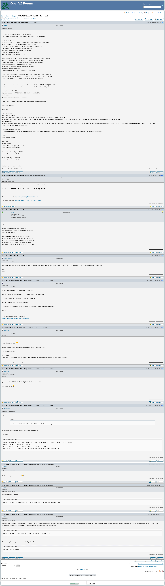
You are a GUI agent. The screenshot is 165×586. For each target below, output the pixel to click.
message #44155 (35, 464)
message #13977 (29, 175)
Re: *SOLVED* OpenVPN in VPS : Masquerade (17, 280)
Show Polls (20, 18)
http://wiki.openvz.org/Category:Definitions (26, 196)
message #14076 (29, 255)
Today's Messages (10, 18)
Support (14, 16)
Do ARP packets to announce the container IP (150, 564)
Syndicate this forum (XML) (151, 571)
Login (155, 13)
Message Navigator (30, 18)
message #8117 (32, 22)
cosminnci (6, 330)
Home (161, 13)
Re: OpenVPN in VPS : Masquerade (14, 175)
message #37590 (29, 327)
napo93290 (7, 408)
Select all (8, 439)
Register (148, 13)
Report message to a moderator (156, 168)
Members (128, 13)
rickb (5, 178)
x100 (5, 488)
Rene (5, 466)
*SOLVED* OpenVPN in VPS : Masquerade (16, 22)
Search (135, 13)
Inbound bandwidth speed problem (147, 566)
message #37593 (35, 368)
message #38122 (35, 405)
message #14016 (29, 209)
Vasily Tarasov (8, 258)
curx (12, 212)
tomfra (5, 283)
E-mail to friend (5, 20)
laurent (5, 25)
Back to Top (82, 569)
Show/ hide (14, 439)
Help (141, 13)
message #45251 (35, 514)
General (8, 16)
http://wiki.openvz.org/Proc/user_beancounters (28, 200)
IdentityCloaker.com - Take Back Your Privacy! (15, 318)
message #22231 (35, 280)
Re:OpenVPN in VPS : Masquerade (14, 327)
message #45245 (35, 485)
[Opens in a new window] (74, 584)
